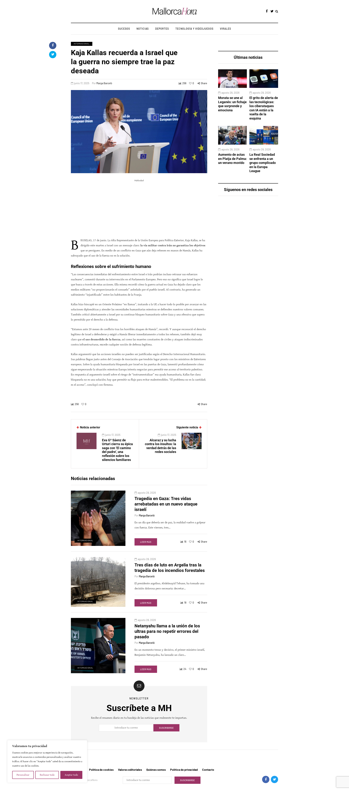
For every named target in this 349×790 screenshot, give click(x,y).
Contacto (208, 769)
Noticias (143, 28)
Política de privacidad (184, 769)
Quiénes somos (156, 769)
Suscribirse (166, 728)
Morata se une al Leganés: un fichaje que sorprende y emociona (232, 104)
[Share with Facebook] (52, 45)
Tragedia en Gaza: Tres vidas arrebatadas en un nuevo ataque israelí (166, 504)
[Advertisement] (139, 208)
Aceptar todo (71, 774)
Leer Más (145, 542)
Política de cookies (101, 769)
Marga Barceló (104, 83)
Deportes (162, 28)
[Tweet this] (52, 54)
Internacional (82, 44)
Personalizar (23, 774)
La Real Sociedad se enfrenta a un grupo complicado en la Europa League (262, 163)
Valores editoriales (130, 769)
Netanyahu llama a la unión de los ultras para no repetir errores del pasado (167, 631)
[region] (47, 761)
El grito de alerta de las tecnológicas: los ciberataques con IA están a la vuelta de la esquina (263, 108)
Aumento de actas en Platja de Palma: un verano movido (232, 159)
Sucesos (124, 28)
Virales (225, 28)
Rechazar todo (47, 774)
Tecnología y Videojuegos (194, 28)
